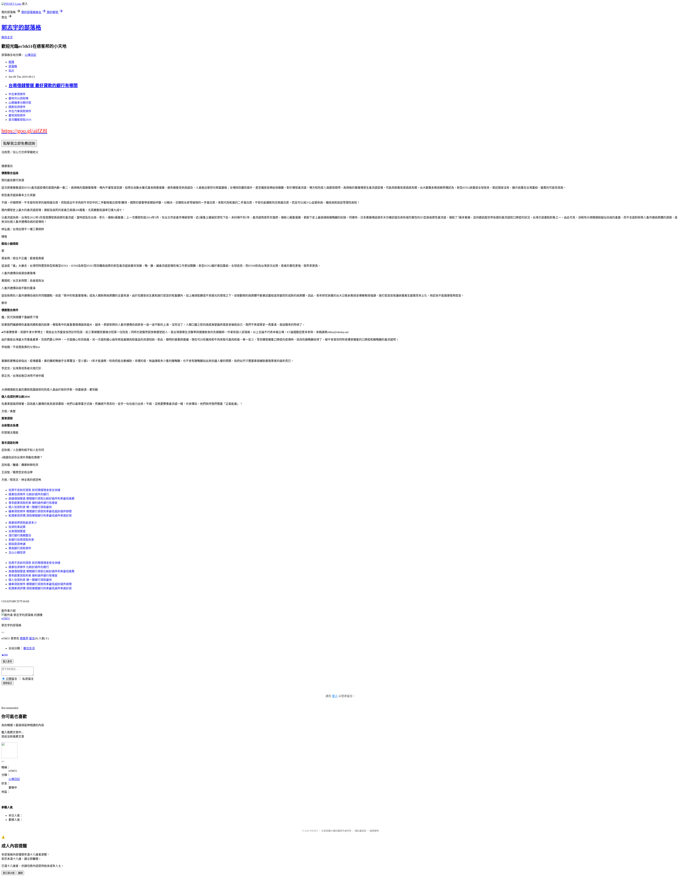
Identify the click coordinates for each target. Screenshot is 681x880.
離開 (20, 873)
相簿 (11, 62)
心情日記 (30, 54)
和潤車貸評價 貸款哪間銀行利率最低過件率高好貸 (40, 515)
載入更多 (7, 661)
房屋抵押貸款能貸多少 (23, 522)
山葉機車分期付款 (20, 102)
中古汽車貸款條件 (20, 111)
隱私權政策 (360, 830)
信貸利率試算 (17, 526)
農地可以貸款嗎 (18, 98)
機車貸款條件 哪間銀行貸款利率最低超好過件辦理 (40, 511)
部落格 (13, 66)
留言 (32, 638)
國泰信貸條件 (17, 106)
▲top (4, 654)
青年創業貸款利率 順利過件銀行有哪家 (33, 502)
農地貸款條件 (17, 115)
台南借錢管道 (17, 531)
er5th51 (5, 618)
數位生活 (29, 648)
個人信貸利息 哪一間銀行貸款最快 (30, 507)
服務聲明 (374, 830)
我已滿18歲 (9, 873)
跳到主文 (7, 37)
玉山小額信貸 (17, 552)
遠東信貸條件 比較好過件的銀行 (29, 494)
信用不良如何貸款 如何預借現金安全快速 (34, 490)
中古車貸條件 (17, 94)
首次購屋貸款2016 (20, 119)
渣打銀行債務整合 (20, 535)
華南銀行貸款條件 (20, 548)
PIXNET (314, 830)
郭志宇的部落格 (21, 27)
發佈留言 (7, 683)
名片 (11, 70)
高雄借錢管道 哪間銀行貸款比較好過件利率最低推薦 (41, 498)
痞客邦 (24, 638)
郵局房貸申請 (17, 543)
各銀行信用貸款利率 (21, 539)
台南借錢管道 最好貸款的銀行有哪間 (43, 85)
